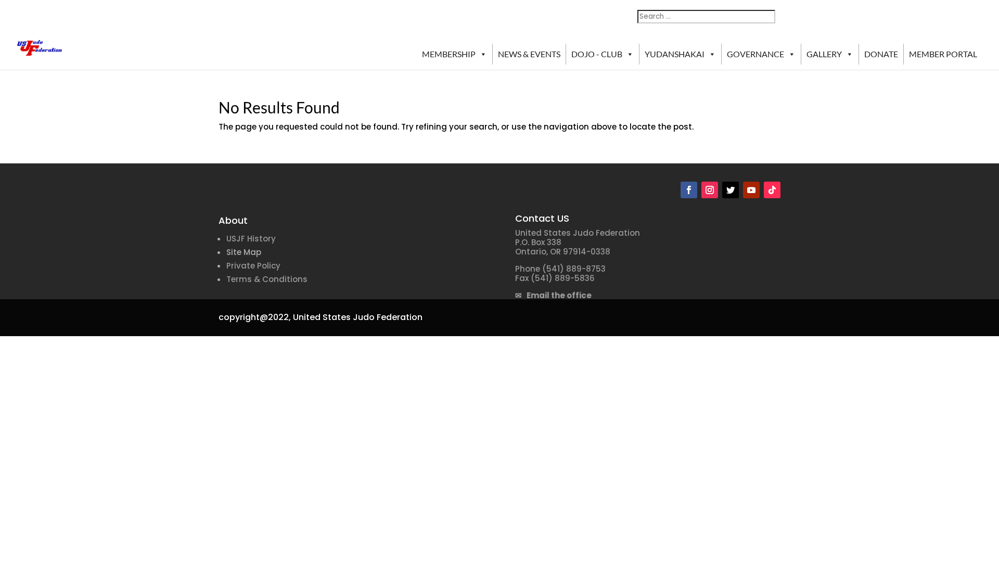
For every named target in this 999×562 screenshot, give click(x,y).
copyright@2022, (255, 317)
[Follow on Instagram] (709, 190)
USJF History (251, 238)
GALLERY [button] (824, 54)
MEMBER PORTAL (943, 54)
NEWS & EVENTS (529, 54)
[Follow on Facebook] (689, 190)
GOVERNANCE (755, 54)
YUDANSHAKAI (675, 54)
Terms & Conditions (267, 279)
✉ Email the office (553, 295)
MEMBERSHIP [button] (449, 54)
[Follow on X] (730, 190)
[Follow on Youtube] (751, 190)
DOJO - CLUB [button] (596, 54)
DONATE (881, 54)
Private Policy (253, 265)
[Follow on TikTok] (772, 190)
